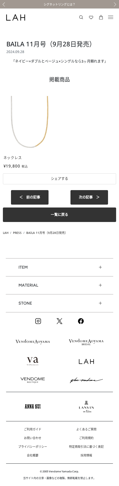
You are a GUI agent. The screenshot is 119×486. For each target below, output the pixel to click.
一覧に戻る (59, 214)
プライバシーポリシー (32, 447)
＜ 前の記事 (29, 197)
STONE (25, 303)
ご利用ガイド (32, 429)
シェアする (59, 178)
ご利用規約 (86, 438)
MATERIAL (28, 285)
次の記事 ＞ (89, 197)
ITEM (23, 267)
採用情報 (86, 455)
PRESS (17, 233)
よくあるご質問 (86, 429)
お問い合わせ (32, 438)
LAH (5, 233)
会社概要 (32, 455)
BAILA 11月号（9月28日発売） (47, 233)
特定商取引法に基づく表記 (86, 447)
